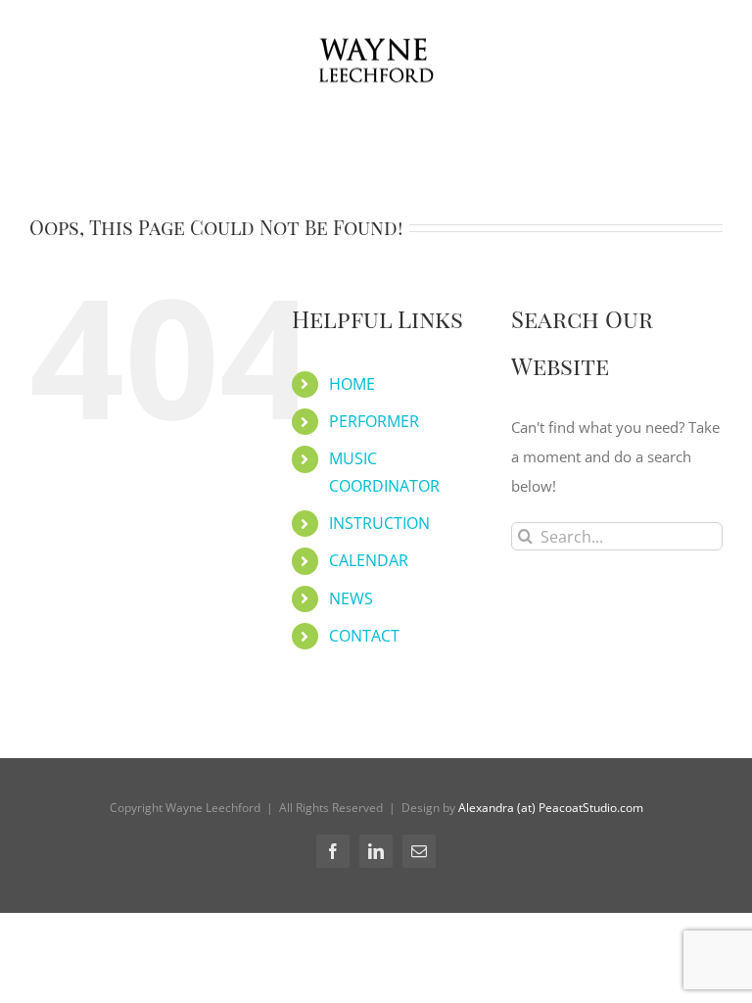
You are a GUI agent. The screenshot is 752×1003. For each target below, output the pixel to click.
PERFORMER (374, 421)
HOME (352, 384)
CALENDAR (368, 560)
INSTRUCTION (379, 523)
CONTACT (364, 635)
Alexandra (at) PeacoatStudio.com (550, 807)
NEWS (351, 598)
